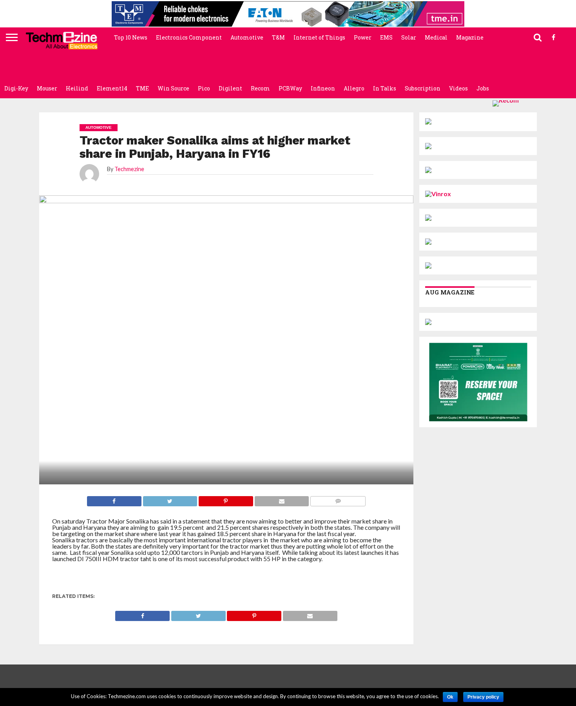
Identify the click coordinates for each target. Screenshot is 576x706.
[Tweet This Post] (198, 614)
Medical (436, 37)
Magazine (470, 37)
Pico (204, 88)
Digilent (230, 88)
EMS (386, 37)
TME (142, 88)
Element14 (112, 88)
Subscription (422, 88)
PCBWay (290, 88)
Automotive (246, 37)
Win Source (173, 88)
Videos (458, 88)
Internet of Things (319, 37)
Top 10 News (130, 37)
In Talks (384, 88)
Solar (408, 37)
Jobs (482, 88)
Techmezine (129, 169)
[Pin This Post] (254, 614)
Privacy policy (483, 697)
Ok (450, 697)
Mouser (47, 88)
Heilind (77, 88)
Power (362, 37)
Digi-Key (16, 88)
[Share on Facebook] (142, 614)
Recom (260, 88)
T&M (278, 37)
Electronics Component (189, 37)
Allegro (354, 88)
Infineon (323, 88)
